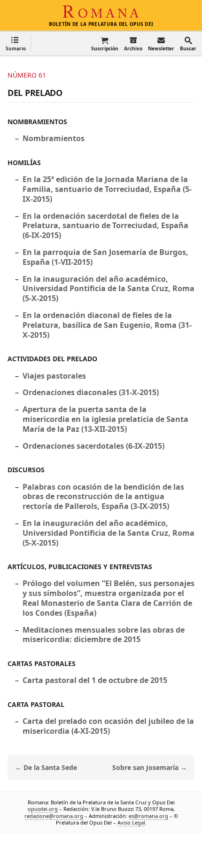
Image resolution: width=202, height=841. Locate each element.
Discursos (26, 469)
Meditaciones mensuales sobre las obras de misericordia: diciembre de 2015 (104, 635)
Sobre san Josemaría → (149, 767)
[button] (16, 43)
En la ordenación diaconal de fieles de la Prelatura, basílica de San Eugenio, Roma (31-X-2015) (107, 325)
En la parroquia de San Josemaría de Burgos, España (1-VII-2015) (105, 257)
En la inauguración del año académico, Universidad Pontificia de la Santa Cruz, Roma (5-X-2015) (108, 289)
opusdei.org (43, 808)
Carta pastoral (36, 704)
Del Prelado (35, 92)
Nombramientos (37, 121)
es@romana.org (148, 815)
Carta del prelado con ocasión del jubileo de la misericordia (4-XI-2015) (108, 726)
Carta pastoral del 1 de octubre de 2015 (95, 680)
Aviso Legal (131, 822)
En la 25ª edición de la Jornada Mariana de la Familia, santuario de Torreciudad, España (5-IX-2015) (107, 189)
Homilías (24, 162)
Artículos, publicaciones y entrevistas (80, 566)
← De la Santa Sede (46, 767)
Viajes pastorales (54, 376)
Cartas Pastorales (42, 663)
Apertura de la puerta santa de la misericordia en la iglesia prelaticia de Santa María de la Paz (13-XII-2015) (105, 419)
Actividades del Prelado (52, 358)
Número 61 (27, 75)
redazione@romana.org (53, 815)
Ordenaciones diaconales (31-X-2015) (91, 392)
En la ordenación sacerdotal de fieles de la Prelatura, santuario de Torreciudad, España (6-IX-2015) (105, 226)
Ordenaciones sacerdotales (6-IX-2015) (93, 446)
